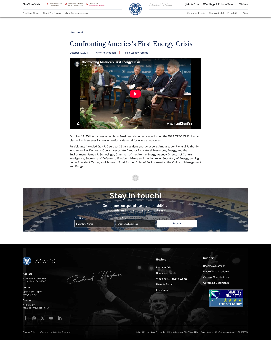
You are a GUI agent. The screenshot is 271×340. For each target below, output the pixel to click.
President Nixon (31, 13)
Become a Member (214, 266)
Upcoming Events (196, 13)
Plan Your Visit (164, 267)
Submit (177, 223)
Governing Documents (216, 282)
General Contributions (216, 277)
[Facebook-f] (25, 318)
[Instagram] (34, 318)
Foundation (233, 13)
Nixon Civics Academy (76, 13)
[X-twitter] (42, 318)
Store (245, 13)
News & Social (216, 13)
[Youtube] (51, 318)
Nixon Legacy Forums (135, 52)
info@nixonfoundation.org (97, 5)
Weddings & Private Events (171, 278)
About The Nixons (52, 13)
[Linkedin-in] (60, 318)
